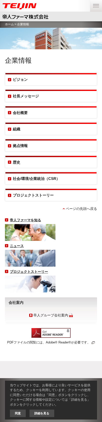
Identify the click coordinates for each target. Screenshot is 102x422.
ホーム (9, 24)
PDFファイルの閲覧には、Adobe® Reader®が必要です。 (48, 342)
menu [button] (95, 2)
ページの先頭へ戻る (81, 209)
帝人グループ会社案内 (50, 315)
